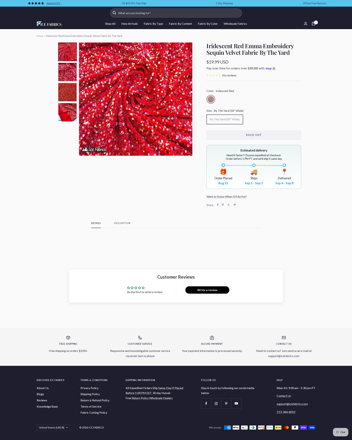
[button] (67, 51)
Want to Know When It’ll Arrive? (226, 196)
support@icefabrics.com (292, 404)
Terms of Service (90, 406)
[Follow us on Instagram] (216, 403)
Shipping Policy (90, 394)
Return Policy (140, 398)
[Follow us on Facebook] (206, 403)
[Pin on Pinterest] (223, 205)
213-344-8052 (286, 412)
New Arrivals (129, 23)
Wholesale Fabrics (235, 23)
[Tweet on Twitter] (228, 205)
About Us (43, 388)
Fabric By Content (180, 23)
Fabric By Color (208, 23)
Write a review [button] (207, 290)
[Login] (305, 23)
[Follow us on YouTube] (236, 403)
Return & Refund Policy (94, 400)
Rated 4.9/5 (53, 3)
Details (96, 223)
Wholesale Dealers (161, 398)
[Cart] (313, 23)
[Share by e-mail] (234, 205)
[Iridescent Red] (210, 99)
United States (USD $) (51, 427)
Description (122, 223)
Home (40, 35)
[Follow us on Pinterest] (226, 403)
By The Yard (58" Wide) (225, 119)
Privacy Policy (89, 388)
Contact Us (284, 396)
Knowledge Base (47, 406)
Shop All (110, 23)
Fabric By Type (153, 23)
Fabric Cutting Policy (93, 412)
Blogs (40, 394)
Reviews (42, 400)
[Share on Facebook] (218, 205)
